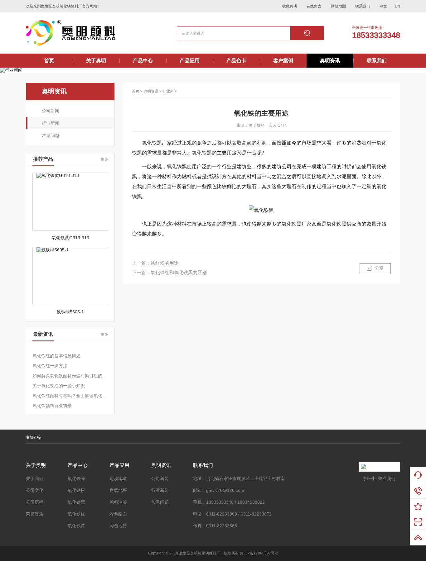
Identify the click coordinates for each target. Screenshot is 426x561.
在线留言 (314, 6)
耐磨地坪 (118, 490)
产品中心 (143, 60)
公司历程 (34, 502)
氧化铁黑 (76, 502)
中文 (383, 6)
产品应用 (190, 60)
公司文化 (34, 490)
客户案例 (283, 60)
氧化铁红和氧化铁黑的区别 (179, 272)
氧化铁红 (76, 513)
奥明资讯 (330, 60)
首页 (49, 60)
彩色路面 (118, 513)
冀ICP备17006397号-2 (259, 553)
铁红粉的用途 (165, 263)
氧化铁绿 (76, 478)
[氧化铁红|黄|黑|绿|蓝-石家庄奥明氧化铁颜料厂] (70, 33)
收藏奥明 (289, 6)
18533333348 (376, 35)
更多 (104, 159)
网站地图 (338, 6)
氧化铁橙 (76, 490)
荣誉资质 (34, 513)
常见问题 (50, 135)
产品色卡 (236, 60)
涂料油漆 (118, 502)
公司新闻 (50, 110)
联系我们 (362, 6)
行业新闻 (50, 123)
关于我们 (34, 478)
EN (397, 6)
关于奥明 (96, 60)
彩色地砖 (118, 525)
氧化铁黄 (76, 525)
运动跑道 (118, 478)
